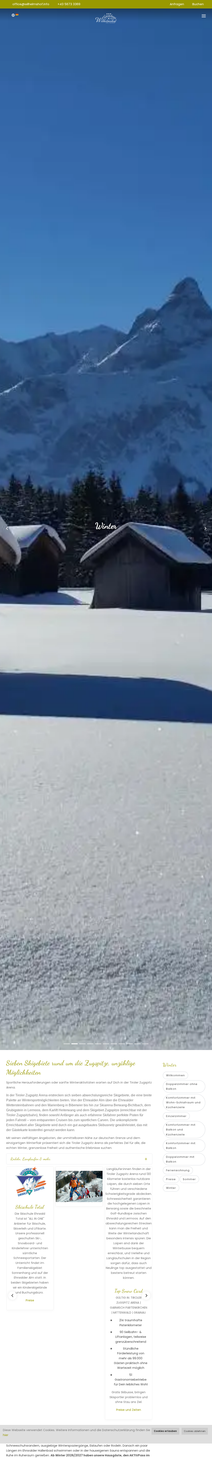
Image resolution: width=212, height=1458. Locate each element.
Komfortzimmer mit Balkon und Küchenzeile (180, 1129)
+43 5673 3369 (69, 4)
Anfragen (177, 4)
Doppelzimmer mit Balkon (180, 1159)
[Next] (146, 1295)
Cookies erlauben (165, 1431)
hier (5, 1435)
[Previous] (12, 1295)
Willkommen (175, 1075)
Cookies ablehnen (195, 1431)
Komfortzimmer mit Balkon (180, 1145)
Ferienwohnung (178, 1170)
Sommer (189, 1179)
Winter (171, 1188)
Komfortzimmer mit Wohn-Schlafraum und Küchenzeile (183, 1102)
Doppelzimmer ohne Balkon (182, 1086)
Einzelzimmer (176, 1116)
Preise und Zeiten (127, 1410)
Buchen (198, 4)
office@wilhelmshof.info (30, 4)
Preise (28, 1300)
